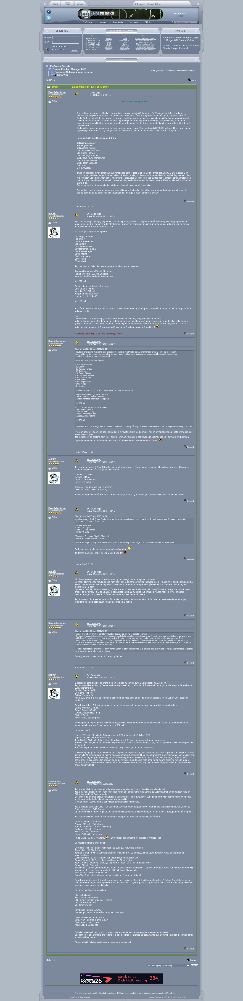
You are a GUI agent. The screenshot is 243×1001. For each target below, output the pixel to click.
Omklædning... (125, 40)
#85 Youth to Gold (145, 42)
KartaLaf (183, 48)
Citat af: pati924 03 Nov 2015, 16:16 (91, 516)
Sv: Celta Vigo (94, 214)
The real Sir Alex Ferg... (145, 46)
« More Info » (170, 993)
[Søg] (172, 23)
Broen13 (109, 42)
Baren (125, 44)
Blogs (125, 39)
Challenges (125, 46)
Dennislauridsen (57, 92)
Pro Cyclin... (125, 48)
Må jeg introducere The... (145, 44)
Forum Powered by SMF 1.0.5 (160, 997)
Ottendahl (108, 48)
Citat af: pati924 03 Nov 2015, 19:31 (91, 631)
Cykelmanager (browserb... (146, 48)
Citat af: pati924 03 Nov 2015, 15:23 (91, 349)
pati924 (52, 213)
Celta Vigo (62, 75)
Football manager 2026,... (145, 40)
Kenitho (109, 39)
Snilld (109, 44)
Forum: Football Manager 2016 (69, 69)
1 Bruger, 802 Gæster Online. (179, 40)
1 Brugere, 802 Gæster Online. (148, 4)
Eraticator (108, 40)
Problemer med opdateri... (145, 49)
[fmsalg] (121, 983)
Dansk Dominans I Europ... (145, 39)
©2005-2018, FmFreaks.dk (80, 997)
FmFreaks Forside (60, 66)
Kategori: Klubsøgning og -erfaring (74, 72)
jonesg (108, 49)
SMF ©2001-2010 (179, 997)
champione (54, 781)
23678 (195, 37)
